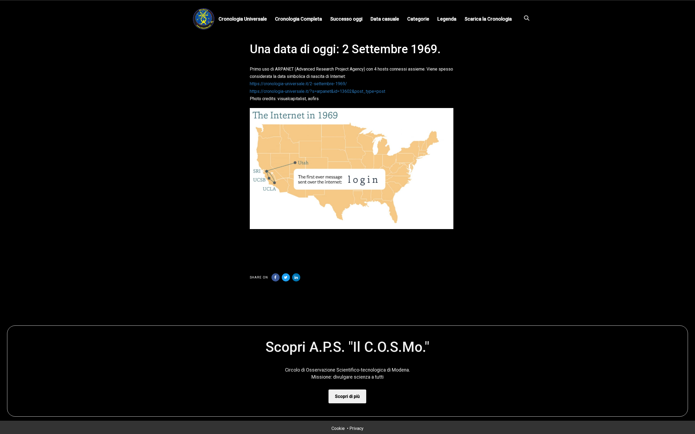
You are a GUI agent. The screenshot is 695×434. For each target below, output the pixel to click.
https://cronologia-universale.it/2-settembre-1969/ (298, 83)
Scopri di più (347, 396)
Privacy (356, 428)
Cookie (338, 428)
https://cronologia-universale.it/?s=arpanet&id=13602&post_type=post (317, 91)
